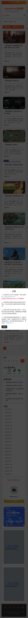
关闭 (4, 327)
